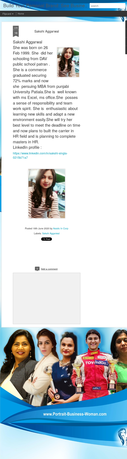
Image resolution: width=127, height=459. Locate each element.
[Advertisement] (98, 77)
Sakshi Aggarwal (46, 31)
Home (21, 13)
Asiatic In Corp (60, 228)
